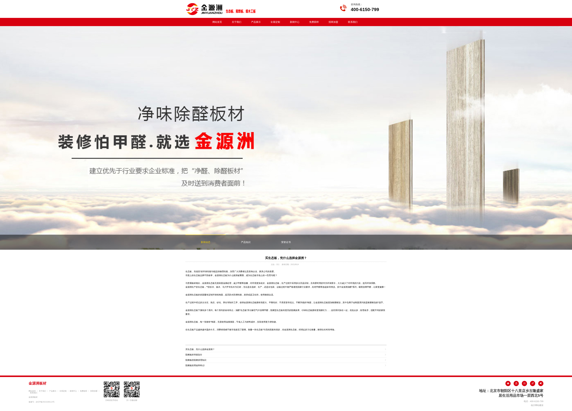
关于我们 (236, 22)
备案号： (42, 402)
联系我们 (353, 22)
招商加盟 (333, 22)
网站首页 (217, 22)
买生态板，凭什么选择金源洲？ (286, 258)
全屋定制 (275, 22)
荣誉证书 (286, 242)
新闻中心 (294, 22)
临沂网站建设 (537, 405)
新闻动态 (205, 242)
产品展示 (256, 22)
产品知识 (246, 242)
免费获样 (314, 22)
